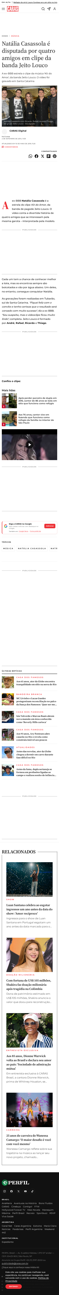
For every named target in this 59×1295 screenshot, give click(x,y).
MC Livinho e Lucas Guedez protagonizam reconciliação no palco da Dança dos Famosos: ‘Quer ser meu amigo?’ (36, 701)
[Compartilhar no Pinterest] (54, 156)
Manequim (48, 1210)
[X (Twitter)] (18, 1191)
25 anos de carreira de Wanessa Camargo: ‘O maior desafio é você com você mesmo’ (28, 1139)
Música (15, 36)
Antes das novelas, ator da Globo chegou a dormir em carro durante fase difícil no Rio (34, 754)
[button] (29, 444)
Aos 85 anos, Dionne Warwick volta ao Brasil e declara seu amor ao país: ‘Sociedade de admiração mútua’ (28, 1062)
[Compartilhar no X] (42, 156)
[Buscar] (43, 8)
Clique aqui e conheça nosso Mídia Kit (20, 1267)
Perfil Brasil (18, 1213)
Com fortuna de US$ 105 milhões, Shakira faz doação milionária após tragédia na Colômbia (28, 984)
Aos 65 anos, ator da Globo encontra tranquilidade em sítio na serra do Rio (36, 683)
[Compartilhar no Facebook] (36, 156)
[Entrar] (54, 8)
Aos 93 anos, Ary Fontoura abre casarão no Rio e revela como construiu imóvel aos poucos (33, 736)
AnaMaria (7, 1203)
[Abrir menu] (4, 9)
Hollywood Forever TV (13, 1210)
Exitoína (37, 1226)
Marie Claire (50, 1226)
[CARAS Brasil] (12, 9)
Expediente (7, 1242)
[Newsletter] (48, 8)
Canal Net (7, 1226)
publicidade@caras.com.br (15, 1263)
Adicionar (50, 526)
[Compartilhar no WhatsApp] (30, 156)
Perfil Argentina (34, 1229)
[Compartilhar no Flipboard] (48, 156)
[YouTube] (25, 1191)
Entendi (13, 1286)
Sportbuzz (42, 1213)
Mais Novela (33, 1210)
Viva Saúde (7, 1216)
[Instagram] (4, 1191)
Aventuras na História (25, 1203)
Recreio (30, 1213)
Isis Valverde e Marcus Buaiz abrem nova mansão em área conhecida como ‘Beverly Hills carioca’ (35, 719)
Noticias (6, 1229)
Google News (23, 531)
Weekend (49, 1229)
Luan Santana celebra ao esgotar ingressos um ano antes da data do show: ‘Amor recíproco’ (29, 909)
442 (4, 1232)
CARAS (5, 1206)
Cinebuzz (16, 1206)
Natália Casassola (32, 548)
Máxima (6, 1213)
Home (5, 36)
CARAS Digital (18, 130)
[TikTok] (32, 1191)
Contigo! (27, 1206)
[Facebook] (11, 1191)
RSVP (52, 1213)
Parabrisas (18, 1229)
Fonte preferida (35, 531)
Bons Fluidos (45, 1203)
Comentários (11, 147)
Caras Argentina (22, 1226)
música (8, 548)
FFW (36, 1206)
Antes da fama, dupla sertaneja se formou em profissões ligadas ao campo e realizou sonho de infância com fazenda (35, 772)
